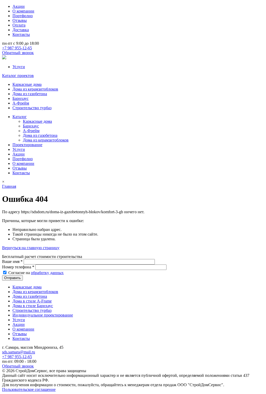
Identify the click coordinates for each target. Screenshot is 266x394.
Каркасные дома (27, 84)
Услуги (18, 66)
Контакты (21, 34)
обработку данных (47, 272)
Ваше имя (12, 261)
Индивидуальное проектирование (42, 315)
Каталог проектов (18, 75)
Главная (9, 186)
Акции (18, 6)
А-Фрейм (20, 103)
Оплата (18, 25)
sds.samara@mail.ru (18, 352)
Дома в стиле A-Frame (32, 301)
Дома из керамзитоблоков (35, 89)
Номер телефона (18, 267)
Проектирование (27, 145)
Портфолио (22, 16)
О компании (23, 11)
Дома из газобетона (29, 94)
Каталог (19, 116)
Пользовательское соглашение (29, 389)
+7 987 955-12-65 (17, 48)
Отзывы (19, 20)
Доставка (20, 30)
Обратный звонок (18, 52)
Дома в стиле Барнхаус (32, 305)
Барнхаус (20, 98)
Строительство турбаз (31, 108)
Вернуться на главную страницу (30, 248)
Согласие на (36, 272)
